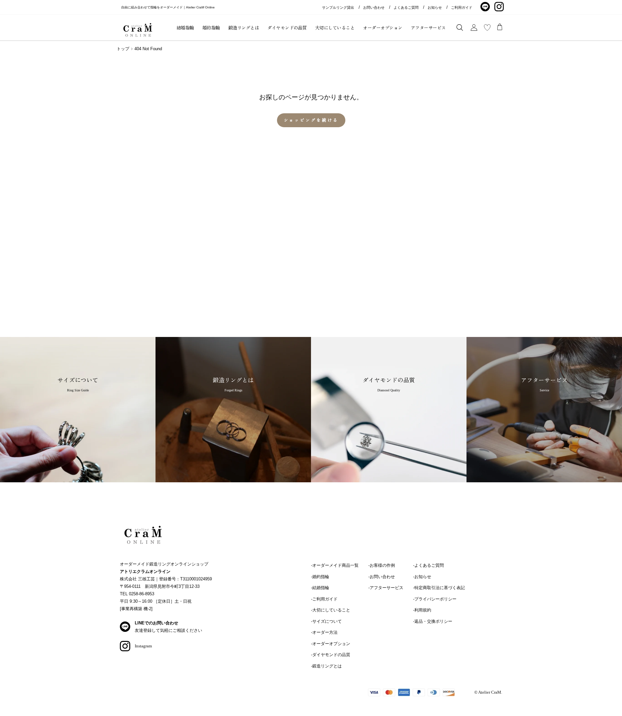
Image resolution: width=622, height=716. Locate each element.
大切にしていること (335, 27)
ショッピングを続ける (311, 120)
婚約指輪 (211, 27)
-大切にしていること (330, 610)
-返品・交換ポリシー (432, 621)
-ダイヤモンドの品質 (330, 654)
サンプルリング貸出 (338, 7)
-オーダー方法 (324, 632)
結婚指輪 (185, 27)
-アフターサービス (385, 587)
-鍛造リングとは (326, 666)
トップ (123, 48)
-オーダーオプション (330, 643)
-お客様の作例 (381, 565)
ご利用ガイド (461, 7)
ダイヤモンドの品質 (287, 27)
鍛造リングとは (243, 27)
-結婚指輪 (320, 587)
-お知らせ (422, 576)
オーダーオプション (382, 27)
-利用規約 (422, 610)
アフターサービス (428, 27)
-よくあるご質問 (428, 565)
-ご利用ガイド (324, 599)
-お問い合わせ (381, 576)
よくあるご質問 (406, 7)
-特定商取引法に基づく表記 (439, 587)
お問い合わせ (374, 7)
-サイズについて (326, 621)
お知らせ (435, 7)
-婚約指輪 (320, 576)
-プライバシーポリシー (434, 599)
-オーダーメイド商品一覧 (335, 565)
